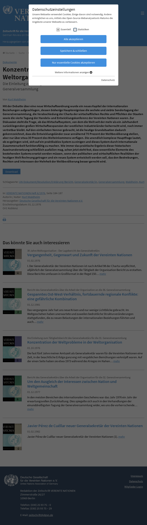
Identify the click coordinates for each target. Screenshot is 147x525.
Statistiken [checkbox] (83, 29)
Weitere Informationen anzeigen (72, 72)
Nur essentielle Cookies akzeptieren (73, 62)
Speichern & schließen (73, 50)
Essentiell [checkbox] (66, 29)
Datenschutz (108, 80)
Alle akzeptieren (73, 39)
